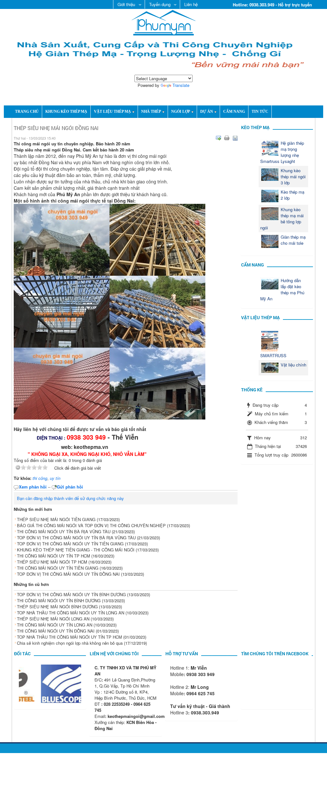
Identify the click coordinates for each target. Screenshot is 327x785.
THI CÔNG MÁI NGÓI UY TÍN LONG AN (54, 625)
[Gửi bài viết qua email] (218, 138)
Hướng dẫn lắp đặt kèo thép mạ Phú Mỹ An (282, 289)
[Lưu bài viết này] (235, 138)
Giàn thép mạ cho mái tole (293, 240)
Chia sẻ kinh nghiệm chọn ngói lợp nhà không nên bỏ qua (70, 643)
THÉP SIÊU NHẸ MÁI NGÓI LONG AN (53, 619)
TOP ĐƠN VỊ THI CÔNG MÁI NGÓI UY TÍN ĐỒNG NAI (68, 574)
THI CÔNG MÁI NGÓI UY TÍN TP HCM (53, 556)
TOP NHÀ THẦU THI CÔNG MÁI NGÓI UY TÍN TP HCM (69, 637)
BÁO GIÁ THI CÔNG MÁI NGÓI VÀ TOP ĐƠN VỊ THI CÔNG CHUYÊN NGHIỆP (91, 525)
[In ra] (226, 138)
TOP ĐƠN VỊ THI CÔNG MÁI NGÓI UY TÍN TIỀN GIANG (70, 544)
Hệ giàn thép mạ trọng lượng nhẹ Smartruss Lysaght (282, 152)
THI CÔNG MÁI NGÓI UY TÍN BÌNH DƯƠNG (59, 600)
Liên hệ (191, 4)
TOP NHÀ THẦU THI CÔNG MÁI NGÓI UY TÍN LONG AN (70, 613)
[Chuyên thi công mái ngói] (163, 22)
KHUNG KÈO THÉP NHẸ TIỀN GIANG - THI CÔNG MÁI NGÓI (75, 550)
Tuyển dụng (158, 4)
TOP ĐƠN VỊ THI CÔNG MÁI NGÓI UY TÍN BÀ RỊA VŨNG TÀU (76, 538)
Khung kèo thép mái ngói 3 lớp (293, 176)
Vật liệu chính (293, 365)
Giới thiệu (124, 4)
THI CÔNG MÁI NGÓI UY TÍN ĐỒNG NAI (56, 631)
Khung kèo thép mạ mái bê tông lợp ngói (282, 218)
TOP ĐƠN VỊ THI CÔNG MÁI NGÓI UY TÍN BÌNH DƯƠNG (71, 594)
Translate (180, 85)
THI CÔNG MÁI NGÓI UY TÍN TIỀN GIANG (57, 568)
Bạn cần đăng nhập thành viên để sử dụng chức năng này (70, 498)
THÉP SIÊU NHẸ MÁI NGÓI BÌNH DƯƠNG (57, 607)
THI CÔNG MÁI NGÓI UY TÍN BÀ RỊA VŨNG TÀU (63, 531)
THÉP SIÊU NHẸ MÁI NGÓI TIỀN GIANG (56, 519)
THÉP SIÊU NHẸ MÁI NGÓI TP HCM (52, 562)
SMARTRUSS (273, 355)
